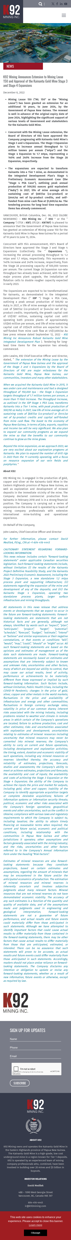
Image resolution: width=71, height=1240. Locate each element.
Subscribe (20, 1083)
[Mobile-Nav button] (64, 15)
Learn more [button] (35, 1225)
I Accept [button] (35, 1232)
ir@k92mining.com (35, 1206)
